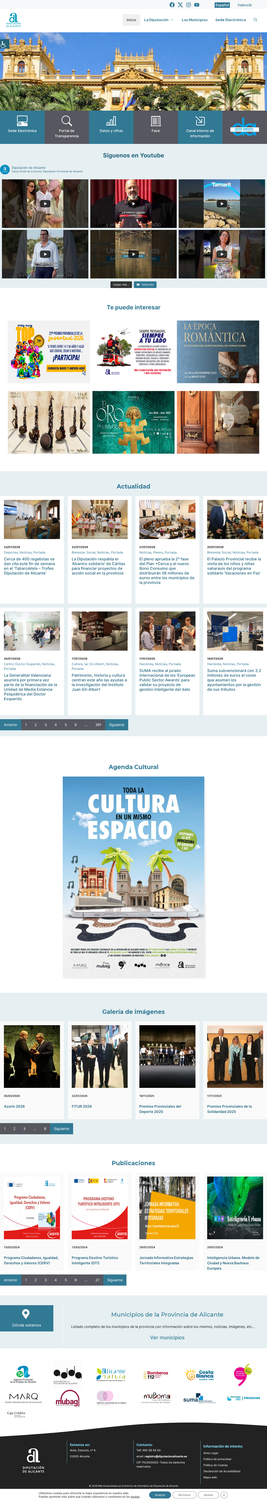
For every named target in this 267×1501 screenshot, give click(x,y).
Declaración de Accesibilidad (221, 1471)
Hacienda (146, 664)
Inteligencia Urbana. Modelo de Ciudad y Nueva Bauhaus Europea (233, 1263)
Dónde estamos (26, 1325)
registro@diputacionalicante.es (166, 1456)
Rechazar (184, 1494)
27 (97, 1280)
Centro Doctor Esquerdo (22, 664)
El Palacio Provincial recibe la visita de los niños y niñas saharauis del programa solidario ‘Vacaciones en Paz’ (234, 566)
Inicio (131, 20)
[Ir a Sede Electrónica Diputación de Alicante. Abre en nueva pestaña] (22, 127)
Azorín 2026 (14, 1106)
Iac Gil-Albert (94, 664)
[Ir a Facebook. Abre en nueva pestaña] (172, 4)
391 (98, 725)
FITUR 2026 (82, 1106)
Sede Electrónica (230, 20)
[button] (255, 20)
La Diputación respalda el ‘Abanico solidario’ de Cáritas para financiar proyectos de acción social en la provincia (98, 566)
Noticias (26, 552)
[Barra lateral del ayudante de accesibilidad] (4, 44)
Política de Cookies (215, 1465)
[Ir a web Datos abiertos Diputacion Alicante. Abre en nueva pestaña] (244, 127)
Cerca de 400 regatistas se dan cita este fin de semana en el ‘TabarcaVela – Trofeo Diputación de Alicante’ (29, 566)
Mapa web (210, 1477)
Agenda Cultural (134, 767)
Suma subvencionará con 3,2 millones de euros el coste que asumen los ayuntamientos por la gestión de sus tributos (234, 680)
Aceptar (160, 1494)
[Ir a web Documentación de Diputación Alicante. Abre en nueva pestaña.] (111, 127)
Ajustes (208, 1494)
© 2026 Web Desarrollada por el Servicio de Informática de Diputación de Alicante (133, 1485)
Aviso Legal (210, 1453)
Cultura (77, 664)
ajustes (135, 1496)
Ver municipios (167, 1337)
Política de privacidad (217, 1459)
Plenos (158, 552)
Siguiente (116, 725)
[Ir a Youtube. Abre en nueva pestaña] (196, 4)
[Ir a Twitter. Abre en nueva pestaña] (180, 4)
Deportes (11, 552)
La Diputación (156, 20)
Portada (39, 552)
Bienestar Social (83, 552)
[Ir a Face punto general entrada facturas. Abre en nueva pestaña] (156, 127)
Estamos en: (80, 1445)
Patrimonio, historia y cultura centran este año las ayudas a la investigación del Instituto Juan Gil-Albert (99, 682)
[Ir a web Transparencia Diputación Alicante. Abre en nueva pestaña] (67, 127)
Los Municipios (195, 20)
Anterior (10, 725)
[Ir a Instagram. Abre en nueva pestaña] (188, 4)
